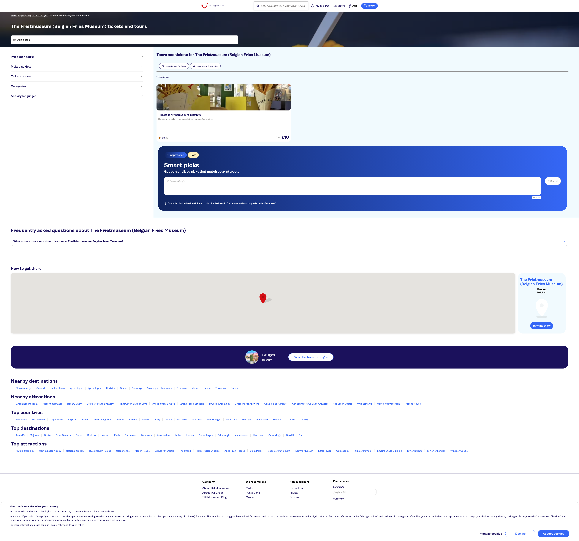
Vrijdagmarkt (364, 403)
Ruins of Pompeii (363, 450)
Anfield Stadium (25, 450)
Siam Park (255, 450)
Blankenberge (23, 388)
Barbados (21, 419)
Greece (120, 419)
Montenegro (214, 419)
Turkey (304, 419)
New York (146, 435)
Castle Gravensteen (388, 403)
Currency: (338, 498)
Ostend (40, 388)
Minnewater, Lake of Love (133, 403)
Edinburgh (223, 435)
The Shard (185, 450)
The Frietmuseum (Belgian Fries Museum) (68, 15)
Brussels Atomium (219, 403)
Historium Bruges (52, 403)
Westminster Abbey (50, 450)
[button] (174, 66)
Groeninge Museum (27, 403)
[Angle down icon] (88, 57)
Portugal (246, 419)
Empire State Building (389, 450)
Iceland (146, 419)
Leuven (206, 388)
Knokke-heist (57, 388)
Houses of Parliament (278, 450)
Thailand (277, 419)
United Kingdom (102, 419)
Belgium (21, 15)
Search (554, 181)
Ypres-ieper (76, 388)
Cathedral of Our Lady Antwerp (310, 403)
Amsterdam (163, 435)
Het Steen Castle (342, 403)
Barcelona (130, 435)
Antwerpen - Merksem (159, 388)
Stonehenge (123, 450)
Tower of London (436, 450)
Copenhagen (206, 435)
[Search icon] (257, 6)
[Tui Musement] (215, 5)
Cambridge (274, 435)
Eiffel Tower (324, 450)
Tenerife (20, 435)
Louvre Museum (304, 450)
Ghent (123, 388)
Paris (117, 435)
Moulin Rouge (142, 450)
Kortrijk (110, 388)
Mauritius (231, 419)
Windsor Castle (459, 450)
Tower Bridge (414, 450)
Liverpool (258, 435)
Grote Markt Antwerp (247, 403)
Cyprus (72, 419)
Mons (194, 388)
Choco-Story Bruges (163, 403)
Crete (47, 435)
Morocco (197, 419)
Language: (339, 486)
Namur (234, 388)
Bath (301, 435)
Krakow (91, 435)
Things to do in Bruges (36, 15)
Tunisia (291, 419)
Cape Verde (56, 419)
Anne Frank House (235, 450)
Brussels (182, 388)
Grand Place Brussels (192, 403)
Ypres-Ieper (94, 388)
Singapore (262, 419)
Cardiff (290, 435)
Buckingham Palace (100, 450)
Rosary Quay (74, 403)
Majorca (34, 435)
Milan (178, 435)
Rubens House (413, 403)
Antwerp (137, 388)
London (105, 435)
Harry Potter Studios (208, 450)
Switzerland (38, 419)
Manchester (241, 435)
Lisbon (190, 435)
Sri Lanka (182, 419)
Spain (84, 419)
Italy (157, 419)
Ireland (133, 419)
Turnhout (220, 388)
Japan (168, 419)
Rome (79, 435)
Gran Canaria (63, 435)
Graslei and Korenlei (275, 403)
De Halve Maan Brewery (100, 403)
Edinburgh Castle (164, 450)
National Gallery (75, 450)
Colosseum (342, 450)
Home (14, 15)
